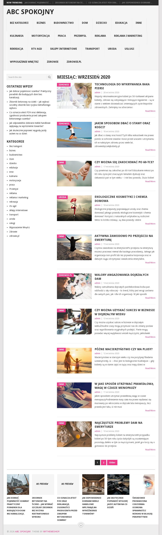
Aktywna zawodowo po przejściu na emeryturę (124, 237)
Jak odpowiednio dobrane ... (137, 3)
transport (92, 48)
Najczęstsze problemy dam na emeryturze (118, 424)
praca (62, 35)
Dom (85, 22)
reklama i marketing (128, 35)
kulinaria (16, 35)
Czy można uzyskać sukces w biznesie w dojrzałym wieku (125, 312)
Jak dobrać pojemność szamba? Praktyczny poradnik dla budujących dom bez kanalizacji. (30, 94)
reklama (100, 35)
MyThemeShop (51, 531)
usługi (129, 48)
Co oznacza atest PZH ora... (103, 3)
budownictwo (64, 22)
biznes (41, 22)
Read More (150, 111)
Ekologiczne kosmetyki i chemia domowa (121, 198)
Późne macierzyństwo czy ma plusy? (124, 349)
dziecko (101, 22)
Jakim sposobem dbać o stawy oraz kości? (122, 125)
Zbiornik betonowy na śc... (69, 3)
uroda (112, 48)
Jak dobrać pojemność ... (38, 3)
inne (139, 22)
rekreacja (16, 48)
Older (112, 462)
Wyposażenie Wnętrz (24, 61)
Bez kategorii (19, 22)
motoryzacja (41, 35)
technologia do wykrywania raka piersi (122, 86)
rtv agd (36, 48)
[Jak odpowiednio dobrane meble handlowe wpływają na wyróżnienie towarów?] (93, 484)
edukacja (121, 22)
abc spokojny (30, 12)
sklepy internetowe (63, 48)
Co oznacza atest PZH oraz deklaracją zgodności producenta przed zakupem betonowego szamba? (28, 115)
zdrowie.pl (74, 61)
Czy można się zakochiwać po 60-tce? (124, 162)
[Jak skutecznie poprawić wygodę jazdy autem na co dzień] (118, 484)
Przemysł (80, 35)
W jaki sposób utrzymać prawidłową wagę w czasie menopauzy (124, 385)
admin (97, 92)
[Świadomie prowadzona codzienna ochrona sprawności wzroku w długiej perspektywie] (143, 484)
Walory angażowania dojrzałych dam (121, 276)
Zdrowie (52, 61)
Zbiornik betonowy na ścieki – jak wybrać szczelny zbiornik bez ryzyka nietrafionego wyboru (29, 104)
